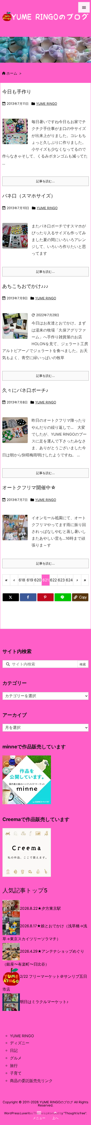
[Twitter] (11, 597)
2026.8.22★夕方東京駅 (40, 908)
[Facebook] (28, 597)
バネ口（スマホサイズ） (29, 196)
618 (22, 580)
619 (30, 580)
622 (53, 580)
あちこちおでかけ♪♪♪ (25, 286)
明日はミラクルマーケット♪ (44, 1001)
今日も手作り (16, 91)
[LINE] (63, 597)
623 (61, 580)
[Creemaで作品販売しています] (26, 852)
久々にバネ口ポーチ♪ (25, 390)
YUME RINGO (46, 104)
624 (69, 580)
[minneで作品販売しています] (26, 779)
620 (37, 580)
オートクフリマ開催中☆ (29, 487)
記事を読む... (45, 181)
